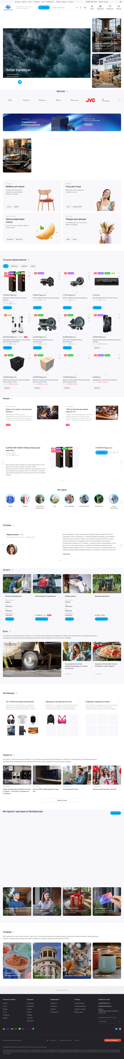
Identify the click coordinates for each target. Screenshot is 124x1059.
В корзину (7, 307)
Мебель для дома (15, 186)
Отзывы (29, 1012)
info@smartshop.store (104, 1006)
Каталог (5, 1003)
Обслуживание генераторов (45, 596)
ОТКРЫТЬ (12, 82)
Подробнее (66, 554)
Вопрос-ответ (78, 1012)
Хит (6, 266)
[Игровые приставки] (62, 122)
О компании (116, 813)
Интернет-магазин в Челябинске (23, 811)
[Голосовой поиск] (81, 7)
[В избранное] (29, 273)
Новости (29, 1009)
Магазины (54, 1006)
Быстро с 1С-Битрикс (111, 1040)
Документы (30, 1021)
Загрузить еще (62, 800)
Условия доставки (80, 1006)
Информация (55, 999)
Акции (5, 1006)
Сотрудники (30, 1006)
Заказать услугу (42, 619)
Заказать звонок (103, 2)
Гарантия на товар (80, 1009)
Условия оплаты (79, 1003)
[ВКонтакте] (116, 1029)
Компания (30, 999)
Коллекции (6, 1015)
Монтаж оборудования (13, 596)
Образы (5, 1018)
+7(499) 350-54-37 (91, 2)
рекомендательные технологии (37, 1047)
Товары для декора (76, 219)
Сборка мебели (70, 596)
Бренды (5, 1009)
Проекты (53, 1009)
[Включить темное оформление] (120, 1)
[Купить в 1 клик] (29, 279)
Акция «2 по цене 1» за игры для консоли (19, 410)
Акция (33, 266)
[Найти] (85, 7)
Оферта (77, 1040)
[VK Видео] (120, 1029)
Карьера (29, 1015)
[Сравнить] (29, 276)
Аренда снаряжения (102, 596)
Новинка (24, 266)
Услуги (5, 1012)
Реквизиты (54, 1003)
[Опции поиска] (77, 7)
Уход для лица (73, 186)
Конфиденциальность (65, 1040)
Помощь (77, 999)
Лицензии (30, 1018)
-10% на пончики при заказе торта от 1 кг (77, 410)
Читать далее (7, 1053)
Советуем (14, 266)
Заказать (97, 348)
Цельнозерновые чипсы (15, 220)
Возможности (55, 1012)
